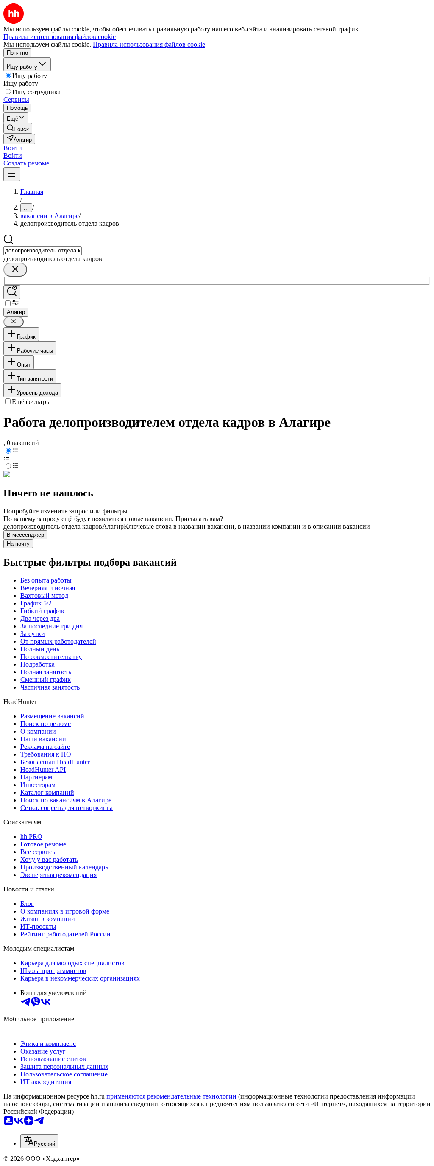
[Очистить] (15, 270)
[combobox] (42, 250)
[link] (17, 128)
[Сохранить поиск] (11, 292)
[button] (12, 147)
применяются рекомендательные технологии (171, 1096)
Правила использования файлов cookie (149, 44)
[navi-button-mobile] (11, 174)
